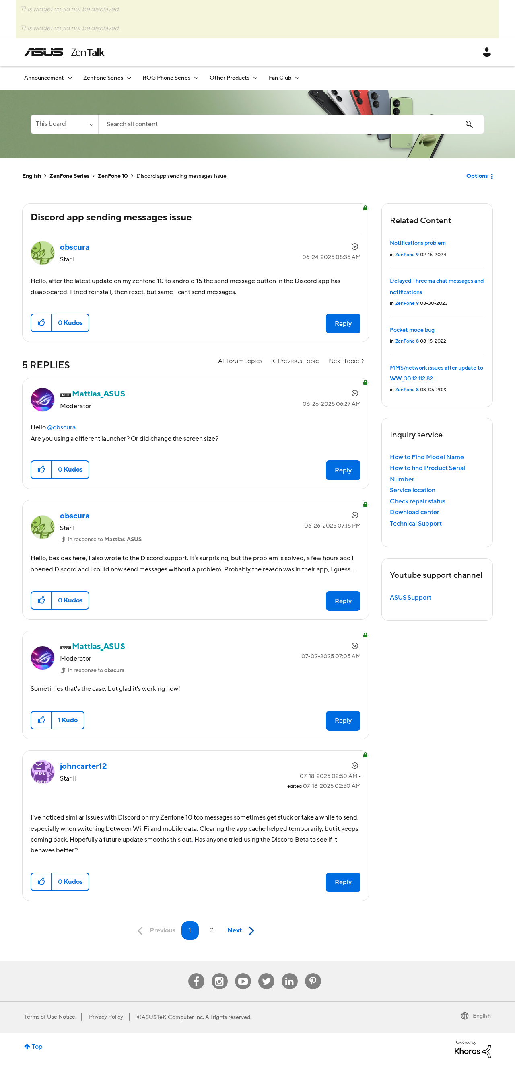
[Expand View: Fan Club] (297, 78)
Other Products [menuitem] (229, 78)
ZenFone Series (69, 176)
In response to (105, 539)
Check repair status (417, 501)
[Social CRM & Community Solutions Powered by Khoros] (473, 1049)
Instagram (219, 973)
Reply (343, 324)
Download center (414, 512)
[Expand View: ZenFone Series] (129, 78)
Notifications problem (418, 243)
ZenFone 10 (113, 176)
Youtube (243, 973)
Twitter (266, 973)
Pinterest (313, 973)
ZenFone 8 (407, 341)
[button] (41, 322)
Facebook (196, 973)
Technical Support (416, 524)
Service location (412, 490)
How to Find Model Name (427, 457)
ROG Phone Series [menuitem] (166, 78)
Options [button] (477, 176)
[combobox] (291, 124)
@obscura (61, 427)
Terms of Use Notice (49, 1017)
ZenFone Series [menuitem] (103, 78)
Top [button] (37, 1047)
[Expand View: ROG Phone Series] (196, 78)
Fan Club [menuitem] (280, 78)
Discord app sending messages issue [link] (181, 176)
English (31, 176)
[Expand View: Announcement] (70, 78)
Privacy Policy (106, 1017)
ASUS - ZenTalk (64, 52)
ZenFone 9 (407, 255)
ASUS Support (410, 598)
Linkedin (289, 973)
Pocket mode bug (412, 330)
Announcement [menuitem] (44, 78)
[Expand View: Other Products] (255, 78)
